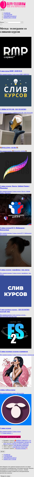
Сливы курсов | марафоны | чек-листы (14, 270)
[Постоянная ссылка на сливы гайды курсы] (15, 386)
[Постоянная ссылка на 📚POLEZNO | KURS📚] (15, 144)
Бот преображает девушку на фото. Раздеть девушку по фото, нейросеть (17, 442)
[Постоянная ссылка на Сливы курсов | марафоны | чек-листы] (15, 266)
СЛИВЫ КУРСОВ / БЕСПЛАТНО (13, 109)
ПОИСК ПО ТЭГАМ (9, 17)
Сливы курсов (5, 428)
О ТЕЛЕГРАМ (7, 14)
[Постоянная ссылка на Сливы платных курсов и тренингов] (15, 348)
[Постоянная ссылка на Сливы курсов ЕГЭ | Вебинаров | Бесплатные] (15, 224)
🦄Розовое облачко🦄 (20, 448)
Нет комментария (14, 74)
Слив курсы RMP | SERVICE (11, 71)
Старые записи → (7, 433)
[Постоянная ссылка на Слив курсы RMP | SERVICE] (15, 67)
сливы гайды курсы (7, 390)
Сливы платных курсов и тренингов (14, 351)
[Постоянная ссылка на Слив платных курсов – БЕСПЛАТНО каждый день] (15, 306)
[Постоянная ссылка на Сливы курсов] (15, 425)
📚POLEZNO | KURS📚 (9, 148)
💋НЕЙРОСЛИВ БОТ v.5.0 (22, 440)
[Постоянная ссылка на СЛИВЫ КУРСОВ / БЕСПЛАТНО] (15, 106)
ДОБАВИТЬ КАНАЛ (9, 16)
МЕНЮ (2, 10)
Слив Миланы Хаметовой (21, 445)
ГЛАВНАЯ (6, 13)
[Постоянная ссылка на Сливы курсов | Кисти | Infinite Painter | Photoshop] (15, 182)
